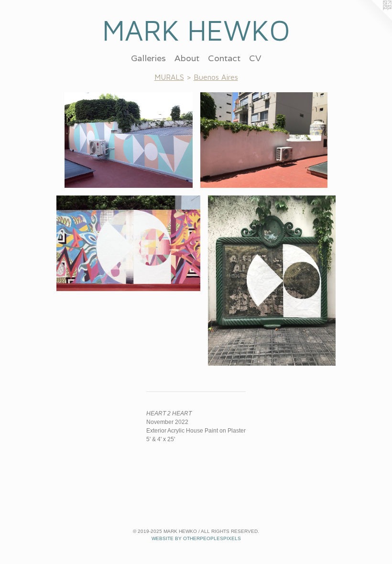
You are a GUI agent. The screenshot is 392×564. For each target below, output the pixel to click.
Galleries (148, 58)
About (186, 58)
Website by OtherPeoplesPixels (196, 538)
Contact (224, 58)
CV (255, 58)
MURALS (169, 77)
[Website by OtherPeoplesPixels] (373, 19)
